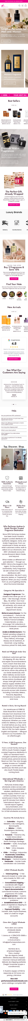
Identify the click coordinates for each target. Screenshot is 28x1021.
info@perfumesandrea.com (14, 942)
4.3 (4, 1019)
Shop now (14, 988)
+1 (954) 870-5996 (17, 935)
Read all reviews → (14, 359)
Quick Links (14, 1005)
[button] (1, 1009)
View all (14, 105)
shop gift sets (14, 204)
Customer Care (13, 1001)
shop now (14, 278)
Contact (14, 998)
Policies (14, 1008)
